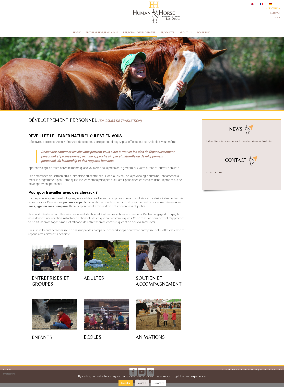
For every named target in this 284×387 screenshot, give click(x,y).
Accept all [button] (125, 383)
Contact (275, 13)
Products (167, 32)
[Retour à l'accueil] (156, 13)
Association (273, 8)
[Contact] (253, 160)
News (277, 17)
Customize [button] (158, 383)
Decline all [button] (142, 383)
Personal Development (139, 32)
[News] (249, 129)
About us (185, 32)
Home (77, 32)
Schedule (203, 32)
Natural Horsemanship (102, 32)
